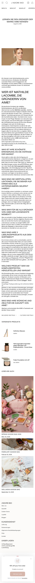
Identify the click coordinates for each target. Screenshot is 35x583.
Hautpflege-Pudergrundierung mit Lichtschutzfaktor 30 (17, 285)
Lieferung (4, 524)
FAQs (3, 533)
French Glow (24, 243)
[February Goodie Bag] (17, 444)
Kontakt (4, 536)
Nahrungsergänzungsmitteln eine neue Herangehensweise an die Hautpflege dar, (14, 142)
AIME (15, 117)
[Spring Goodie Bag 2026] (17, 404)
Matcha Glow (26, 252)
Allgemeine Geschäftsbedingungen (11, 530)
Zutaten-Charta (6, 511)
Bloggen (4, 517)
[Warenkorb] (32, 2)
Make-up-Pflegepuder (12, 258)
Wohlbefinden (25, 221)
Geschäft (4, 508)
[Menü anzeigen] (2, 2)
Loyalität (4, 514)
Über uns (4, 505)
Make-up (23, 162)
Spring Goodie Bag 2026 (11, 434)
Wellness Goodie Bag (11, 489)
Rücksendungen (6, 527)
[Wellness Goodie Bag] (17, 472)
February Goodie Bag (11, 452)
